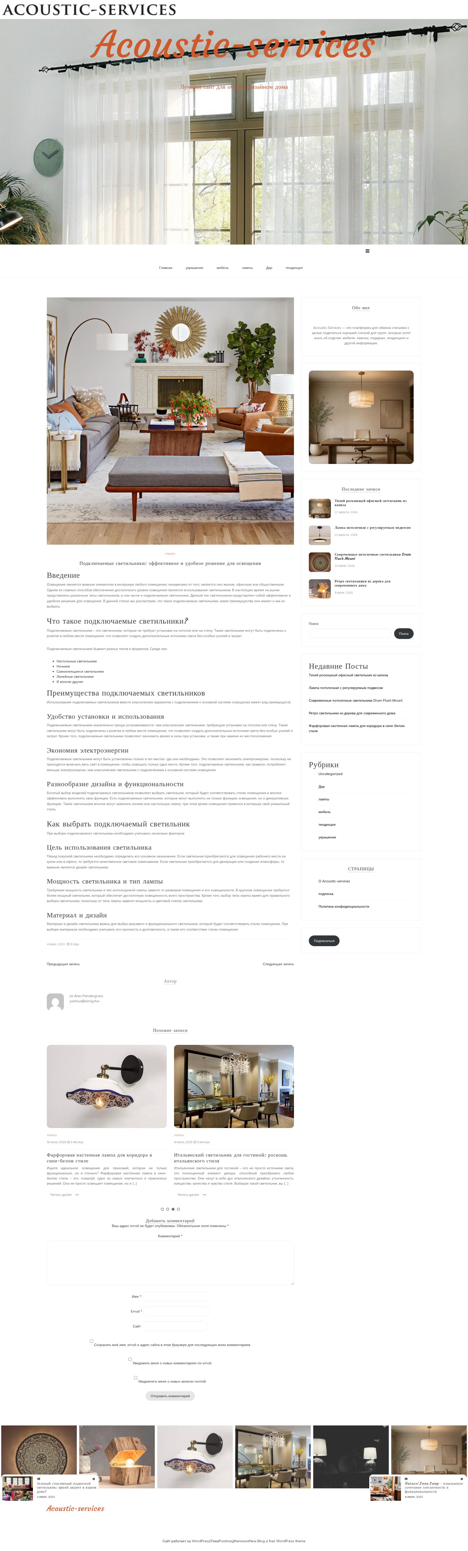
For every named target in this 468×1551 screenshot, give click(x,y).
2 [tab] (167, 1209)
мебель (223, 267)
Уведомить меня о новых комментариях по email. (172, 1363)
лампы (247, 267)
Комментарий (170, 1236)
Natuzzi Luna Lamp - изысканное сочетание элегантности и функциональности (434, 1487)
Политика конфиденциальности (344, 906)
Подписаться (324, 941)
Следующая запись (278, 964)
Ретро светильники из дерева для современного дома (363, 583)
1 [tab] (162, 1209)
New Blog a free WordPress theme (277, 1541)
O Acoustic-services (334, 881)
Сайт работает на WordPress (186, 1541)
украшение (194, 267)
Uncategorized (330, 774)
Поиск (313, 623)
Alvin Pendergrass (88, 996)
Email (136, 1311)
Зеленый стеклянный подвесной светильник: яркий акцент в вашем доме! (67, 1487)
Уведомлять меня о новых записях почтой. (172, 1381)
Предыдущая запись (63, 964)
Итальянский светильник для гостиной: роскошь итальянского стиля (103, 1158)
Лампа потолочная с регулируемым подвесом (373, 527)
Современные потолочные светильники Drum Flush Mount (227, 1158)
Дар (269, 267)
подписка (326, 894)
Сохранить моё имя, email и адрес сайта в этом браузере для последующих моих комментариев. (172, 1345)
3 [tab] (173, 1209)
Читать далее (61, 1194)
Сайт (137, 1326)
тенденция (294, 267)
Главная (165, 267)
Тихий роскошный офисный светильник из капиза (371, 503)
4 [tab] (178, 1209)
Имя (136, 1296)
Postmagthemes (232, 1541)
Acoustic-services (234, 45)
